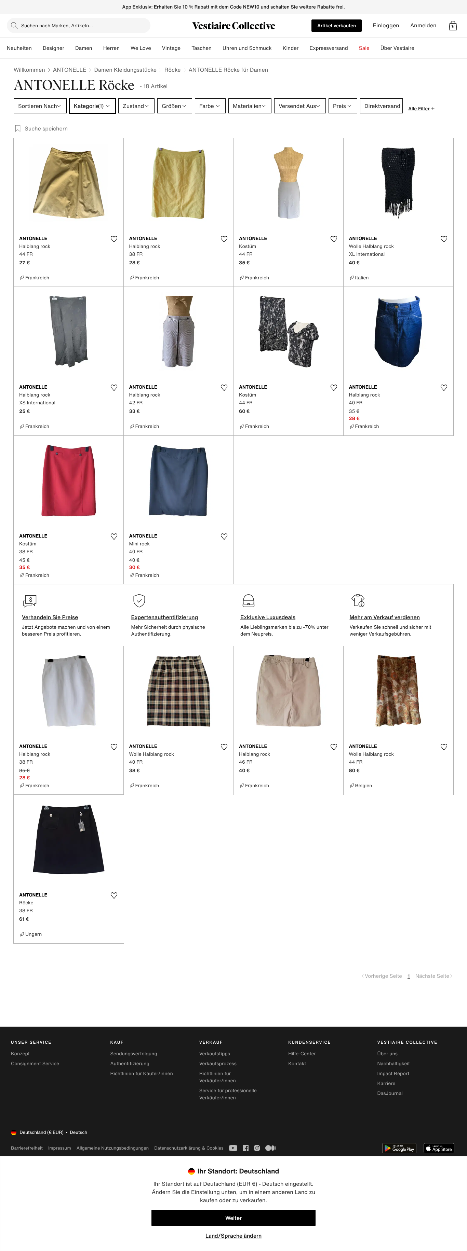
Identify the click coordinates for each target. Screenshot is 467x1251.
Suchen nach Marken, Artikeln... (57, 25)
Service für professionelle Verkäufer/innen (228, 1094)
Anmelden (423, 25)
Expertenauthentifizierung (164, 617)
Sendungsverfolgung (133, 1053)
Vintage (171, 48)
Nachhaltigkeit (393, 1063)
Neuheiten (19, 48)
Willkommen (29, 70)
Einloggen (386, 25)
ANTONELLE (69, 70)
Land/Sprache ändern (233, 1236)
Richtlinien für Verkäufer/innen (217, 1077)
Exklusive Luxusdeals (267, 617)
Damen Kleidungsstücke (125, 70)
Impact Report (393, 1073)
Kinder (291, 48)
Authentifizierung (129, 1063)
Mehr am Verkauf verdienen (385, 617)
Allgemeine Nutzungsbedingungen (113, 1148)
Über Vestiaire (397, 48)
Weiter (233, 1218)
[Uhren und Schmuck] (277, 48)
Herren (111, 48)
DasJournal (390, 1093)
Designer (53, 48)
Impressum (59, 1148)
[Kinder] (304, 48)
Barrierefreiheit (27, 1148)
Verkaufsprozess (218, 1063)
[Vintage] (186, 48)
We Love (141, 48)
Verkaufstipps (214, 1053)
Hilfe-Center (302, 1053)
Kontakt (297, 1063)
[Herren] (125, 48)
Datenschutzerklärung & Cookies (188, 1148)
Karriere (386, 1083)
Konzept (20, 1053)
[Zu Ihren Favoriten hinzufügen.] (114, 239)
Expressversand (328, 48)
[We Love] (156, 48)
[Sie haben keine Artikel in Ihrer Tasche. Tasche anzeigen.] (453, 25)
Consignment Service (35, 1063)
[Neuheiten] (37, 48)
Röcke (172, 70)
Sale (364, 48)
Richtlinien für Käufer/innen (141, 1073)
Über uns (387, 1053)
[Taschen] (217, 48)
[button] (453, 25)
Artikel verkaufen (336, 25)
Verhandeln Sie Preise (50, 617)
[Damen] (98, 48)
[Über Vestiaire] (420, 48)
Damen (83, 48)
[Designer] (69, 48)
